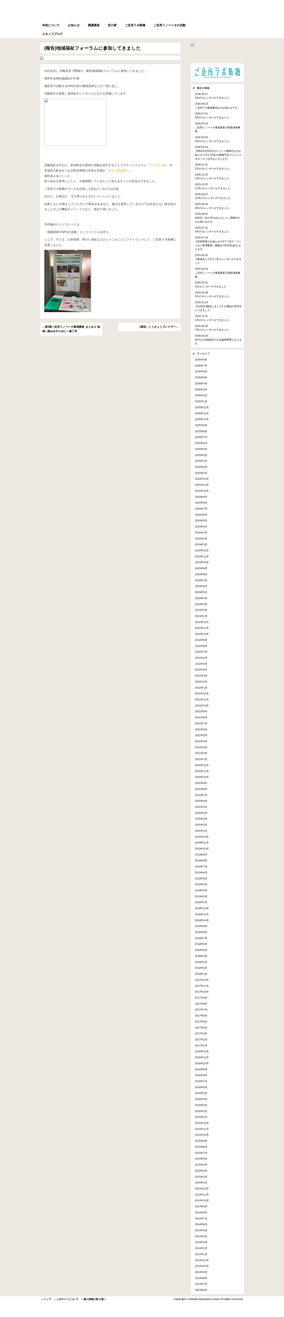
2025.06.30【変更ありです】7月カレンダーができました (218, 259)
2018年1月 (201, 973)
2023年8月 (201, 574)
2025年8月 (201, 431)
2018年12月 (202, 908)
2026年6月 (201, 371)
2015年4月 (201, 1164)
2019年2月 (201, 896)
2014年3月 (201, 1242)
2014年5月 (201, 1230)
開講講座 (94, 25)
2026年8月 (201, 359)
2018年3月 (201, 962)
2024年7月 (201, 508)
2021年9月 (201, 711)
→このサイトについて (66, 1299)
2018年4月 (201, 956)
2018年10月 (202, 920)
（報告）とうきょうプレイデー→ (158, 326)
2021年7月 (201, 723)
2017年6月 (201, 1015)
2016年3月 (201, 1105)
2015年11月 (202, 1129)
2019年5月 (201, 878)
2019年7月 (201, 866)
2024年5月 (201, 520)
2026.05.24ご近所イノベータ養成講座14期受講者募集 (217, 127)
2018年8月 (201, 932)
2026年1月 (201, 401)
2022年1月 (201, 687)
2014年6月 (201, 1224)
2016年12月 (202, 1051)
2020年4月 (201, 813)
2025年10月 (202, 419)
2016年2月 (201, 1111)
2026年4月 (201, 383)
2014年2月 (201, 1248)
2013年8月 (201, 1278)
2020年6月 (201, 801)
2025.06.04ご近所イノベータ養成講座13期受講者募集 (217, 272)
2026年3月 (201, 389)
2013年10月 (202, 1266)
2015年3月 (201, 1170)
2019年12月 (202, 836)
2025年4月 (201, 455)
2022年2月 (201, 681)
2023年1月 (201, 616)
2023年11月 (202, 556)
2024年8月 (201, 502)
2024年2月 (201, 538)
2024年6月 (201, 514)
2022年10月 (202, 634)
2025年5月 (201, 449)
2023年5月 (201, 592)
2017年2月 (201, 1039)
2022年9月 (201, 640)
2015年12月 (202, 1123)
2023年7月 (201, 580)
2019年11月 (202, 842)
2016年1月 (201, 1117)
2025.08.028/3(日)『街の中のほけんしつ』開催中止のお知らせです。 (217, 217)
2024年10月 (202, 490)
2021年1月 (201, 759)
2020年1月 (201, 830)
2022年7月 (201, 651)
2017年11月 (202, 986)
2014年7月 (201, 1218)
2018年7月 (201, 938)
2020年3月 (201, 818)
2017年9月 (201, 997)
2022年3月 (201, 675)
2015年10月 (202, 1134)
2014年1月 (201, 1254)
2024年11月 (202, 484)
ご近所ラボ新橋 (135, 25)
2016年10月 (202, 1063)
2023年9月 (201, 568)
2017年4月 (201, 1027)
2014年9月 (201, 1206)
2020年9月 (201, 783)
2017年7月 (201, 1009)
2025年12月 (202, 407)
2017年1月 (201, 1045)
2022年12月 (202, 622)
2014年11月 (202, 1194)
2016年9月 (201, 1069)
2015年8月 (201, 1146)
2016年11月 (202, 1057)
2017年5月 (201, 1021)
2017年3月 (201, 1033)
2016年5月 (201, 1093)
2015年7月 (201, 1152)
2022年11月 (202, 628)
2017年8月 (201, 1003)
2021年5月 (201, 735)
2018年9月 (201, 926)
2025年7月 (201, 437)
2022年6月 (201, 657)
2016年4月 (201, 1099)
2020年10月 (202, 777)
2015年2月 (201, 1176)
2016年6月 (201, 1087)
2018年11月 (202, 914)
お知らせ (74, 25)
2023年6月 (201, 586)
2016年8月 (201, 1075)
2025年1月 (201, 473)
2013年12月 (202, 1260)
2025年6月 (201, 443)
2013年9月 (201, 1272)
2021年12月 (202, 693)
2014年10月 (202, 1200)
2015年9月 (201, 1140)
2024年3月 (201, 532)
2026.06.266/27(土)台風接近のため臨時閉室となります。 (218, 339)
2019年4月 (201, 884)
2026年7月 (201, 365)
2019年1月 (201, 902)
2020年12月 (202, 765)
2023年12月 (202, 550)
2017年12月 (202, 980)
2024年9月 (201, 496)
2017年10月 (202, 991)
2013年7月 (201, 1284)
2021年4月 (201, 741)
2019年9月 (201, 854)
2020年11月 (202, 771)
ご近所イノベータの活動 (170, 25)
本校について (51, 25)
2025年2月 (201, 467)
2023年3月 (201, 604)
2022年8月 (201, 646)
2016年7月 (201, 1081)
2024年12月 (202, 478)
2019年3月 (201, 890)
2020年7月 (201, 795)
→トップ (46, 1299)
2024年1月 (201, 544)
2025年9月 (201, 425)
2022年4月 (201, 669)
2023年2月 (201, 610)
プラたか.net (157, 165)
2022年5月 (201, 663)
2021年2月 (201, 753)
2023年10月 (202, 562)
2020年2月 (201, 824)
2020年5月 (201, 807)
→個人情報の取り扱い (93, 1299)
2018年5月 (201, 950)
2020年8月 (201, 789)
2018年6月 (201, 944)
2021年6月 (201, 729)
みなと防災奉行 (118, 170)
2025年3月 (201, 461)
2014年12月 (202, 1188)
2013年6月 (201, 1290)
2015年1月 (201, 1182)
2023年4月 (201, 598)
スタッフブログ (52, 34)
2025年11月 (202, 413)
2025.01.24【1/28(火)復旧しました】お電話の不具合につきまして (218, 306)
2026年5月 (201, 377)
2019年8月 (201, 860)
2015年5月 (201, 1158)
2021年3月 (201, 747)
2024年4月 (201, 526)
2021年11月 (202, 699)
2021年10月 (202, 705)
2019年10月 (202, 848)
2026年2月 (201, 395)
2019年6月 (201, 872)
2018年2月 (201, 967)
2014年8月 (201, 1212)
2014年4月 (201, 1236)
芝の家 (112, 25)
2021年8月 (201, 717)
